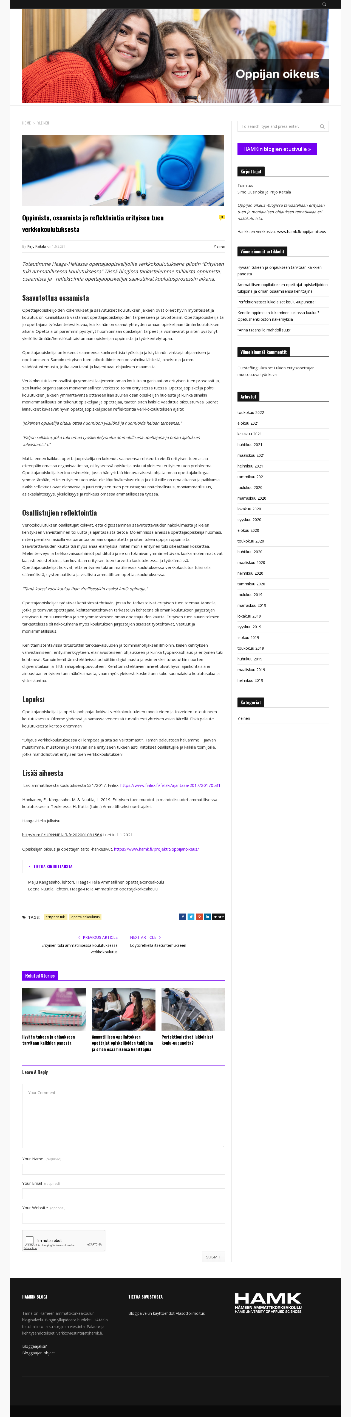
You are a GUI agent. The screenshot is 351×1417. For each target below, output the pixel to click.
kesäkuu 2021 (249, 433)
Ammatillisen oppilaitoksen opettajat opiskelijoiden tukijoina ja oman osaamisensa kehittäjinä (122, 1043)
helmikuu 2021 (250, 466)
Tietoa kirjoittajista (52, 866)
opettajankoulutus (85, 917)
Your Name (41, 1159)
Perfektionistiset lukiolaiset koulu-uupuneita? (188, 1040)
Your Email (41, 1183)
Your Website (43, 1208)
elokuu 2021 (248, 423)
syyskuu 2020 (249, 519)
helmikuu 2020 (250, 573)
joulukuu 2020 (249, 487)
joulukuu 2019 (249, 594)
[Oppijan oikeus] (175, 57)
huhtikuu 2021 (249, 444)
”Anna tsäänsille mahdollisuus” (264, 330)
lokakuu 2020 (249, 508)
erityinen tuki (56, 917)
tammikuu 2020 (251, 583)
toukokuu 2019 (250, 648)
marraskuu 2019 (251, 605)
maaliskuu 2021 (251, 455)
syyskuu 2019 (249, 626)
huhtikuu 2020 (249, 551)
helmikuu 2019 (250, 680)
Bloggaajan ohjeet (38, 1352)
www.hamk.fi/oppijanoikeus (301, 231)
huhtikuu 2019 (249, 659)
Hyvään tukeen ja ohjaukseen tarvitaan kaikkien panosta (48, 1040)
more (219, 916)
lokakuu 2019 (249, 616)
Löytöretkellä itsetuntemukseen (158, 945)
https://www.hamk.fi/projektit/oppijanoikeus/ (156, 849)
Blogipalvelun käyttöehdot (151, 1313)
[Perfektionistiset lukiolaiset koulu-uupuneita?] (193, 1009)
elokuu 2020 (248, 530)
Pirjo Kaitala (36, 246)
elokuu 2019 (248, 637)
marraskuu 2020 (251, 498)
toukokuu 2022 (250, 412)
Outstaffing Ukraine (254, 367)
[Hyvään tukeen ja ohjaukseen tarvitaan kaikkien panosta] (54, 1009)
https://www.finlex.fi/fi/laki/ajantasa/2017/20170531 (170, 785)
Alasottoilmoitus (190, 1313)
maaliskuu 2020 (251, 562)
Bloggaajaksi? (34, 1346)
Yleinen (219, 246)
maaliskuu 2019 (251, 669)
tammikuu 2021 (251, 476)
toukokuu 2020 (250, 541)
